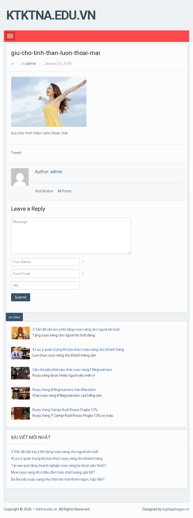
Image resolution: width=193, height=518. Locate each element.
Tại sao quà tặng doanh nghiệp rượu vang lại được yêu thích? (58, 466)
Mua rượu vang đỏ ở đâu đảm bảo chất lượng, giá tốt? (53, 472)
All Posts (64, 191)
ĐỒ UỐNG (14, 317)
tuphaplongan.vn (176, 509)
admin (31, 64)
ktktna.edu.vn (50, 15)
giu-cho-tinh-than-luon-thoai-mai (55, 52)
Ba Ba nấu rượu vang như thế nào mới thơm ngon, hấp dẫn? (58, 479)
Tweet (16, 153)
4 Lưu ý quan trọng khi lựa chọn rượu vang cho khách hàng (78, 350)
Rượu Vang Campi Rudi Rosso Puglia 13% (65, 410)
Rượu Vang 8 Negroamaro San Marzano (64, 390)
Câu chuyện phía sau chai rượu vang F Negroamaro (72, 370)
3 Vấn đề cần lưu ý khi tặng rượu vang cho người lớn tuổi (76, 329)
